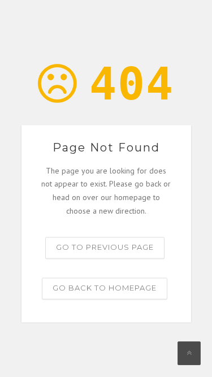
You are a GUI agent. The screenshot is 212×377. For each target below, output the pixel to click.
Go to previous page (105, 247)
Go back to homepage (105, 287)
